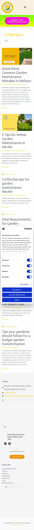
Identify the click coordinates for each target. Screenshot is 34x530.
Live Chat (20, 523)
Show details (24, 284)
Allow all (17, 289)
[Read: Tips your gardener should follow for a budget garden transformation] (9, 327)
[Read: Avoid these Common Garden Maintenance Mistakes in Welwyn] (17, 56)
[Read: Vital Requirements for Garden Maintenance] (8, 214)
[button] (25, 7)
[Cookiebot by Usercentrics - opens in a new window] (24, 229)
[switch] (29, 265)
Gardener (5, 347)
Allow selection (17, 295)
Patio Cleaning (6, 307)
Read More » (5, 108)
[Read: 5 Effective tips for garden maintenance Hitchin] (9, 174)
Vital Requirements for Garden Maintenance (16, 223)
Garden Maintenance (8, 84)
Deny (17, 300)
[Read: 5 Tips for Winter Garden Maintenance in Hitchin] (17, 122)
